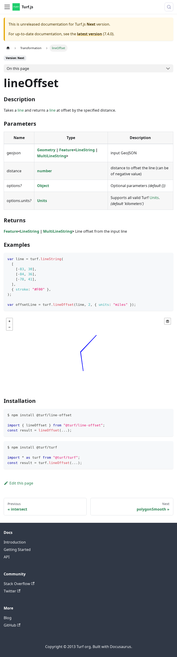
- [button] (9, 327)
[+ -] (88, 352)
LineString (85, 149)
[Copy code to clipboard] (167, 258)
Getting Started (17, 549)
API (6, 556)
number (44, 170)
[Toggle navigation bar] (7, 6)
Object (43, 185)
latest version (89, 33)
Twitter (10, 591)
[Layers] (168, 321)
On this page (18, 68)
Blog (8, 617)
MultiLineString (51, 155)
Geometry (46, 149)
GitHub (10, 625)
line (21, 110)
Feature (66, 149)
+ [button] (9, 321)
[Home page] (8, 48)
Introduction (15, 542)
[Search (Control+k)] (169, 7)
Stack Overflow (17, 583)
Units (42, 200)
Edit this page (21, 483)
